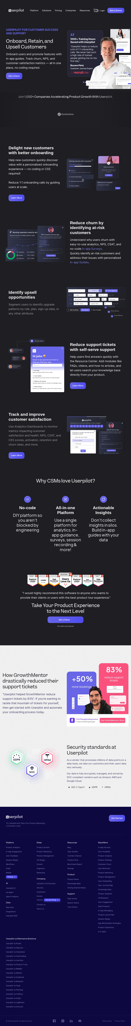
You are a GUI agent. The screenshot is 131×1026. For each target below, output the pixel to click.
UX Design (41, 860)
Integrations (11, 911)
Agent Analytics (12, 896)
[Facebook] (54, 1021)
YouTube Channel (74, 856)
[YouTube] (79, 1021)
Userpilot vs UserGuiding (16, 956)
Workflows (10, 864)
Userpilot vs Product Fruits (16, 964)
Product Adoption (105, 894)
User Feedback (12, 856)
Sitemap (70, 868)
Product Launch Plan (106, 915)
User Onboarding (105, 881)
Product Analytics (13, 847)
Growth (40, 864)
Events (39, 896)
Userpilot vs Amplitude (15, 977)
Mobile (8, 873)
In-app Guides (79, 262)
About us (40, 909)
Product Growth (43, 847)
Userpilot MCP (12, 916)
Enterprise (71, 10)
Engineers (41, 868)
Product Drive (72, 860)
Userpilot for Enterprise (46, 883)
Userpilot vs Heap (13, 985)
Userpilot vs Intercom (14, 1006)
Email (8, 868)
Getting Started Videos (76, 888)
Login (102, 10)
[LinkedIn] (71, 1020)
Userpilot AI (10, 888)
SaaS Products (104, 906)
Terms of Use (107, 1021)
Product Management (45, 856)
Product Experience (106, 927)
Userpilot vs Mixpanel (14, 981)
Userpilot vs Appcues (14, 948)
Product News (73, 879)
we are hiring (51, 900)
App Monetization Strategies (109, 923)
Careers (40, 900)
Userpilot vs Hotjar (13, 998)
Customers (41, 892)
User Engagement (105, 902)
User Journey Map (105, 885)
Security (40, 888)
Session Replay (12, 860)
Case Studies (72, 851)
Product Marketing (44, 851)
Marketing (41, 873)
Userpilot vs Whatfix (14, 973)
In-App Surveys (104, 847)
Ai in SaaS (102, 931)
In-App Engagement (14, 851)
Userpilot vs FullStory (14, 994)
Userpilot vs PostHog (14, 990)
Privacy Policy (120, 1021)
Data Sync (10, 907)
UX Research (103, 898)
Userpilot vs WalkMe (14, 969)
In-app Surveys (92, 248)
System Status (73, 903)
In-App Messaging (105, 910)
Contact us (41, 904)
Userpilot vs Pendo (13, 943)
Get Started (117, 818)
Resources (85, 10)
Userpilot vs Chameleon (15, 952)
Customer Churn (104, 864)
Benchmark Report (74, 864)
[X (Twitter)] (62, 1021)
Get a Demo (116, 10)
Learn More (16, 198)
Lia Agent (10, 892)
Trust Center (72, 907)
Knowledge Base (74, 883)
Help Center (72, 898)
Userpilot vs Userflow (14, 960)
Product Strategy (105, 860)
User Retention (104, 868)
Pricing (58, 10)
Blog (69, 847)
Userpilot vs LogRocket (15, 1002)
